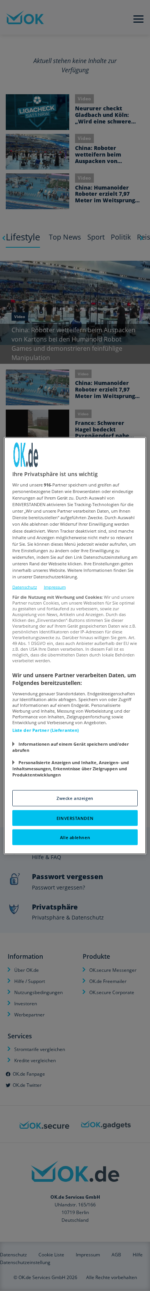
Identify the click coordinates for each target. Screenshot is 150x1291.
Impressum (55, 587)
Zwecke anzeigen (75, 798)
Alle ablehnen (75, 837)
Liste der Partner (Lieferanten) (45, 730)
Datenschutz (24, 587)
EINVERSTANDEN (75, 818)
